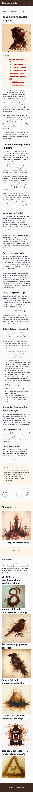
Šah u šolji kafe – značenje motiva (7, 495)
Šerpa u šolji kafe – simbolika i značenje (25, 495)
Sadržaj (7, 56)
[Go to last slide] (4, 530)
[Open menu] (29, 3)
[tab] (13, 550)
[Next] (28, 530)
